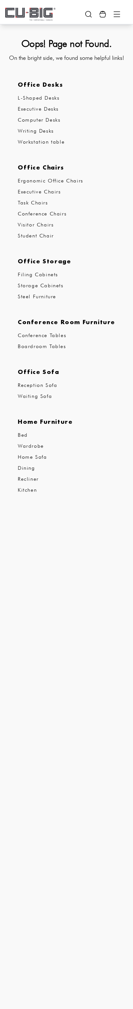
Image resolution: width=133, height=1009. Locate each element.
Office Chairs (41, 167)
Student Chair (36, 236)
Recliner (28, 479)
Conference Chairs (42, 214)
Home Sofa (32, 457)
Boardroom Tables (42, 346)
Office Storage (44, 261)
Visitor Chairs (36, 225)
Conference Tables (42, 335)
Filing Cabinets (38, 274)
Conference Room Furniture (66, 322)
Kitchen (27, 490)
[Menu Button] (117, 14)
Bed (23, 435)
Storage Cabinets (41, 285)
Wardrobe (31, 446)
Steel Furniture (37, 296)
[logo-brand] (30, 14)
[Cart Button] (102, 14)
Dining (26, 468)
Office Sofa (38, 371)
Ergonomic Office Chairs (50, 181)
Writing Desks (36, 131)
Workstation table (41, 142)
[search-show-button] (88, 14)
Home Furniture (45, 421)
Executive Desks (38, 109)
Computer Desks (39, 120)
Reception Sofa (37, 385)
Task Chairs (33, 203)
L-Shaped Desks (38, 98)
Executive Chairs (39, 192)
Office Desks (40, 84)
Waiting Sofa (35, 396)
